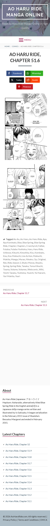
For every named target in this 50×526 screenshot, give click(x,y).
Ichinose (7, 252)
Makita (6, 259)
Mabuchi (37, 256)
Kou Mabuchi (14, 256)
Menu (27, 39)
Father (41, 245)
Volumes (22, 269)
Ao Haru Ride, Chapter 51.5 (19, 476)
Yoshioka (21, 272)
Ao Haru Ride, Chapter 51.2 (19, 494)
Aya (44, 239)
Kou (5, 256)
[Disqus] (25, 347)
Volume (14, 269)
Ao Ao (16, 239)
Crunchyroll (31, 245)
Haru (30, 249)
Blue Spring (27, 242)
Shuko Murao (28, 262)
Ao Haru (24, 239)
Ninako (29, 259)
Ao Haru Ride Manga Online (25, 11)
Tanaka (25, 266)
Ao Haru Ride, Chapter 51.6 (19, 469)
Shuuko (38, 262)
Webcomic (33, 269)
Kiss (32, 252)
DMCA (43, 519)
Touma (6, 269)
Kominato (39, 252)
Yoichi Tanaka (9, 272)
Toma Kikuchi (35, 266)
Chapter (12, 245)
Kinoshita (24, 252)
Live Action (27, 256)
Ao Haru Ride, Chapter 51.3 (19, 488)
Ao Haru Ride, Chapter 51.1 (19, 501)
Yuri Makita (8, 276)
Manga (14, 259)
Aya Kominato (10, 242)
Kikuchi (15, 252)
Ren (5, 262)
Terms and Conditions (28, 519)
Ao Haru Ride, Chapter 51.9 (19, 450)
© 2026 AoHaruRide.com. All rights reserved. (24, 516)
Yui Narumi (39, 272)
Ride (10, 262)
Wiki (41, 269)
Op (35, 259)
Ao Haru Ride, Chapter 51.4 (19, 482)
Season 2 (17, 262)
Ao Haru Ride (35, 239)
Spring (6, 266)
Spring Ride (15, 266)
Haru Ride (38, 249)
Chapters (21, 245)
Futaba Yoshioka (19, 249)
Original (42, 259)
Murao (22, 259)
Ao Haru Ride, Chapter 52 (18, 444)
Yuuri (17, 276)
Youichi (30, 272)
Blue (19, 242)
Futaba (6, 249)
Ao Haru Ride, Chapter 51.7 (19, 463)
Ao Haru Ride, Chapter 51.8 (19, 457)
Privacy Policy (10, 519)
